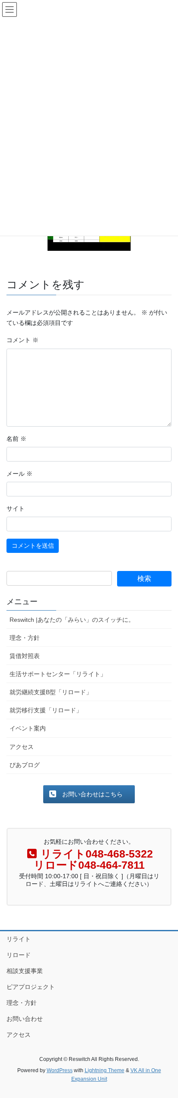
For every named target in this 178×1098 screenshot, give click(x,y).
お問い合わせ (24, 1018)
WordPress (60, 1070)
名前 (16, 438)
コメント (22, 340)
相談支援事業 (24, 970)
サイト (15, 508)
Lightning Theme (104, 1070)
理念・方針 (25, 637)
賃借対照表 (25, 655)
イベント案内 (28, 728)
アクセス (22, 746)
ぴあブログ (25, 764)
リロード (18, 954)
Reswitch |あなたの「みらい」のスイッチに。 (72, 619)
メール (19, 473)
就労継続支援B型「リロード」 (51, 692)
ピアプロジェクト (30, 986)
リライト (18, 939)
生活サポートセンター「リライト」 (58, 674)
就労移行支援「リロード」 (46, 710)
